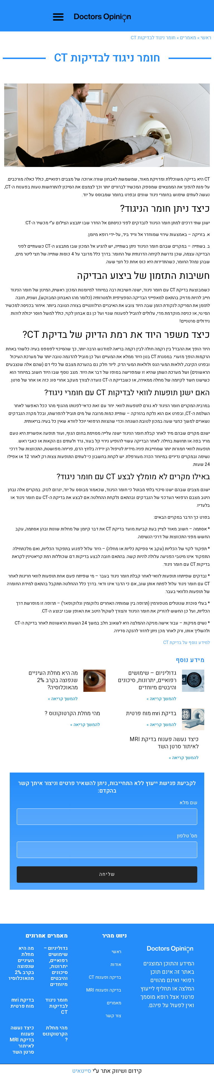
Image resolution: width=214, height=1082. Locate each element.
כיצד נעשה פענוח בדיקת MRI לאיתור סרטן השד (164, 743)
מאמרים (188, 37)
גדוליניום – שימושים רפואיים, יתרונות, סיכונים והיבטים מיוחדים (147, 680)
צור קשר (113, 1015)
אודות (116, 964)
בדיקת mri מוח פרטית (151, 713)
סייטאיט (81, 1071)
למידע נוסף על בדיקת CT (186, 642)
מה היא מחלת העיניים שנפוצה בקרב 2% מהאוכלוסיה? (53, 680)
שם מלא (188, 803)
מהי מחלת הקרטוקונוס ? (72, 713)
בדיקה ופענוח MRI (103, 990)
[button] (58, 17)
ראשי (206, 37)
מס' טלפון (187, 836)
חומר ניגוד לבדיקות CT (56, 1006)
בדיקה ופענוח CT (105, 977)
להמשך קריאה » (161, 698)
